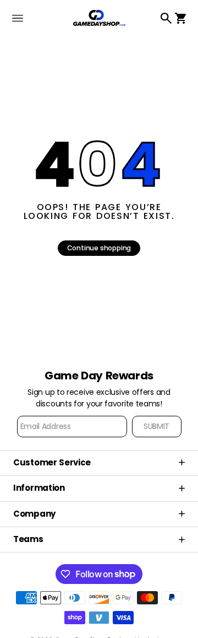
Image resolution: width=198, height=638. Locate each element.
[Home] (99, 18)
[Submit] (157, 426)
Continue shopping (99, 248)
